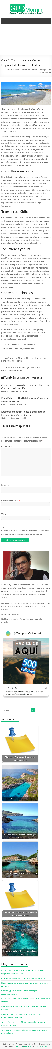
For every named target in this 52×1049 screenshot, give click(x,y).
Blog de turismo (40, 1046)
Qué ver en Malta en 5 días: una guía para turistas (23, 978)
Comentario (7, 446)
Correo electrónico (10, 500)
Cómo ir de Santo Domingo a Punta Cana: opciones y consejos (22, 368)
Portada (16, 70)
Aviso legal (28, 1046)
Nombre (5, 485)
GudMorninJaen (12, 344)
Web (3, 514)
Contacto (19, 1046)
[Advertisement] (26, 40)
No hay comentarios (25, 348)
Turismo (8, 348)
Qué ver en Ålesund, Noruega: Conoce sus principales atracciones (23, 359)
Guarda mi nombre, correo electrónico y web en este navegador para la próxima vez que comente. (25, 532)
